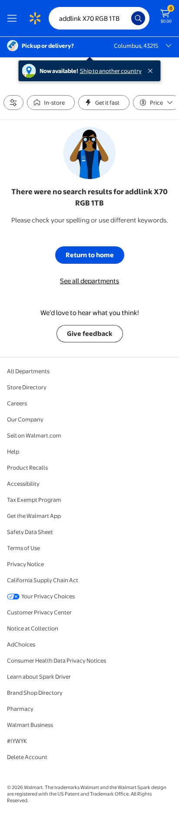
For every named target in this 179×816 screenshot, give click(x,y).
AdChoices (21, 644)
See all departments (89, 281)
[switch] (51, 102)
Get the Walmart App (34, 515)
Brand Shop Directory (35, 692)
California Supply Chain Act (42, 580)
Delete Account (27, 756)
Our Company (25, 419)
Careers (17, 403)
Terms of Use (23, 547)
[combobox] (99, 18)
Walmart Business (30, 724)
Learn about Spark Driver (39, 676)
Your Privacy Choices (48, 596)
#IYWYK (17, 740)
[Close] (152, 70)
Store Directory (26, 387)
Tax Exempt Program (34, 499)
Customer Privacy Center (39, 612)
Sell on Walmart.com (34, 435)
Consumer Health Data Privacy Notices (56, 660)
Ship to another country (111, 70)
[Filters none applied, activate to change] (13, 102)
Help (13, 451)
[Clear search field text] (127, 18)
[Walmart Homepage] (35, 18)
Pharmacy (20, 708)
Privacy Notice (25, 564)
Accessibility (23, 483)
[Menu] (14, 18)
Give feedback (90, 333)
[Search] (138, 18)
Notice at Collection (32, 628)
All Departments (28, 371)
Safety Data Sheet (30, 531)
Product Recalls (27, 467)
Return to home (90, 255)
